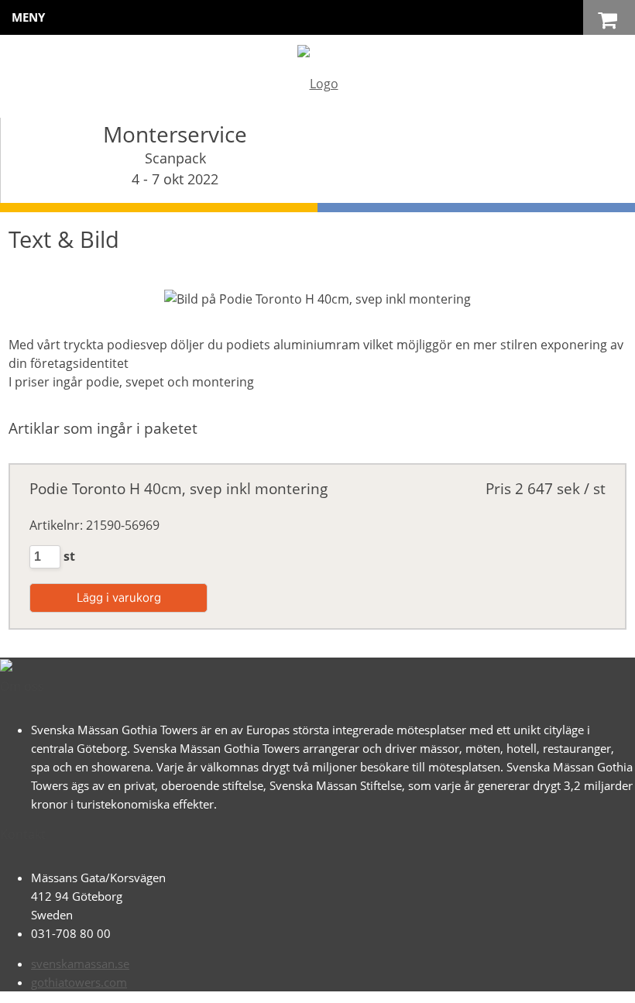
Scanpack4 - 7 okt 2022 (175, 168)
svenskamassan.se (80, 963)
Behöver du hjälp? (334, 983)
